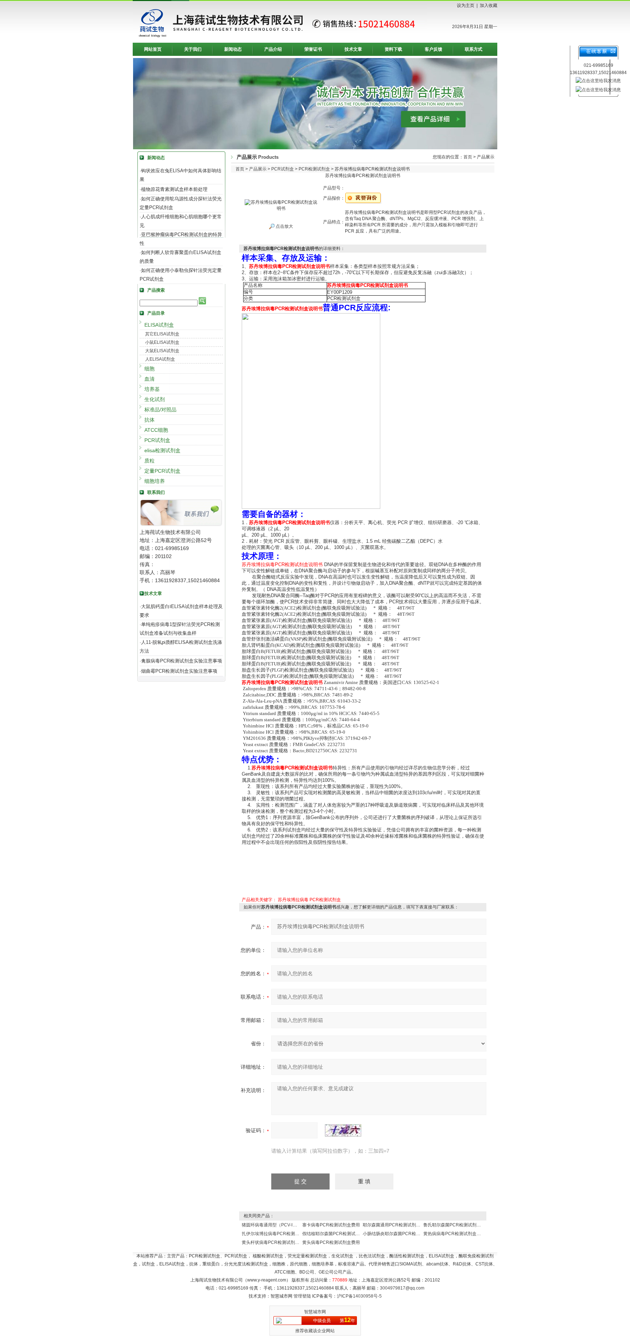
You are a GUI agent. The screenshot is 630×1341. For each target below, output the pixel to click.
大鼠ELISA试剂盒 (162, 350)
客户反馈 (433, 49)
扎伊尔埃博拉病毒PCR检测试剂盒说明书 (281, 1233)
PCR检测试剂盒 (314, 169)
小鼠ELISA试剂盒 (162, 342)
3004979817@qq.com (402, 1288)
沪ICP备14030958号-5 (359, 1296)
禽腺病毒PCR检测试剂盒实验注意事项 (181, 661)
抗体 (149, 420)
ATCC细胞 (156, 430)
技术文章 (353, 49)
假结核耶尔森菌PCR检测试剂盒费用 (337, 1233)
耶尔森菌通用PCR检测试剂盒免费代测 (400, 1224)
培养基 (152, 389)
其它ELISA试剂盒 (162, 334)
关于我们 (193, 49)
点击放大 (284, 226)
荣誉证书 (313, 49)
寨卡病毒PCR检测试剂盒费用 (331, 1224)
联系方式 (473, 49)
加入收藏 (488, 5)
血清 (149, 379)
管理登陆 (302, 1296)
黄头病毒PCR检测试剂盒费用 (331, 1242)
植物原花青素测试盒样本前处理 (174, 189)
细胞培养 (154, 481)
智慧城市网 (315, 1311)
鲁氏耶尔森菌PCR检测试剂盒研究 (456, 1224)
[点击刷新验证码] (343, 1130)
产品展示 (258, 169)
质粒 (149, 461)
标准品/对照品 (160, 409)
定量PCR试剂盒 (162, 471)
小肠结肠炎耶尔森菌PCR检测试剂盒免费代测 (407, 1233)
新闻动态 (233, 49)
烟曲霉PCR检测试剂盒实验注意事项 (179, 671)
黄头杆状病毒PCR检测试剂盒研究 (275, 1242)
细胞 (149, 369)
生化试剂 (154, 399)
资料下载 (393, 49)
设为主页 (465, 5)
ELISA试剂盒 (159, 325)
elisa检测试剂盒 (162, 450)
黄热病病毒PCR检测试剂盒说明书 (456, 1233)
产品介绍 (273, 49)
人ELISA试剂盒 (160, 359)
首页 (467, 157)
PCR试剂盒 (157, 440)
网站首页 (153, 49)
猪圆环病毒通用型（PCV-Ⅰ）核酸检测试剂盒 (285, 1224)
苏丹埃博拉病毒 (293, 899)
